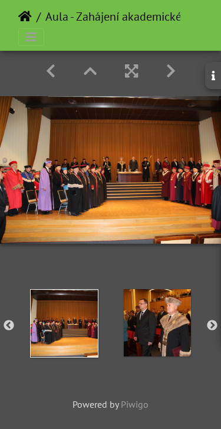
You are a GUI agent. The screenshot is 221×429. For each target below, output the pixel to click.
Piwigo (135, 404)
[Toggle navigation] (31, 37)
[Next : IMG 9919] (171, 71)
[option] (64, 323)
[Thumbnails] (90, 71)
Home (25, 16)
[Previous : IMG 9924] (51, 71)
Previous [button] (9, 326)
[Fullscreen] (131, 71)
